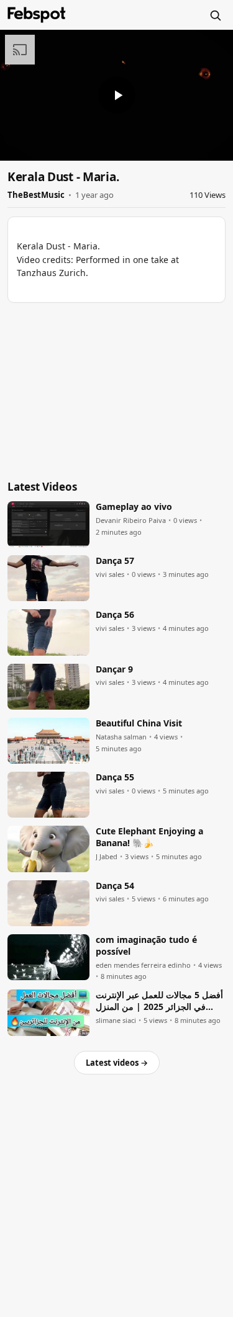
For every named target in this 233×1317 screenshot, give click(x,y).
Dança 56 (115, 614)
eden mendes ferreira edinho (143, 965)
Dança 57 (115, 560)
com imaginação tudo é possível (146, 945)
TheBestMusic (36, 194)
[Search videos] (215, 14)
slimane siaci (116, 1020)
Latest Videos (42, 487)
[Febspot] (36, 15)
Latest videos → (117, 1062)
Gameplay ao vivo (134, 506)
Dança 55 (115, 777)
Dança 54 (115, 885)
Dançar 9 (114, 669)
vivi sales (110, 574)
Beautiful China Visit (139, 723)
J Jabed (106, 856)
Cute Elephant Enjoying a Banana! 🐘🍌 (149, 837)
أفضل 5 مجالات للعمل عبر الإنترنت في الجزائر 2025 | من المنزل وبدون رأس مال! (159, 1001)
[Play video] (116, 95)
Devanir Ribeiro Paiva (131, 520)
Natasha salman (121, 737)
